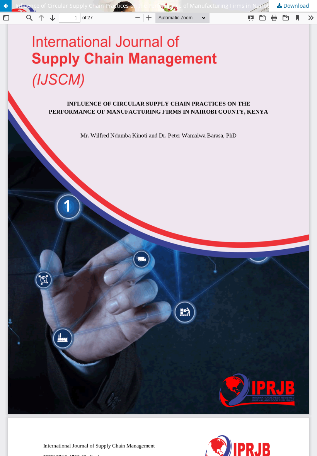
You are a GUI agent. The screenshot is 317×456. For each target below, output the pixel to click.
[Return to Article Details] (6, 6)
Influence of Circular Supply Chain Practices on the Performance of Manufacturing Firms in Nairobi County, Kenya (162, 5)
